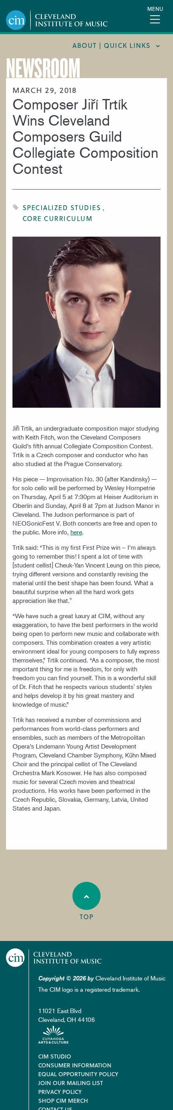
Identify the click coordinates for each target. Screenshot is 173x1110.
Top (87, 916)
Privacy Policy (60, 1091)
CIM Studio (54, 1056)
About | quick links (111, 45)
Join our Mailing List (70, 1083)
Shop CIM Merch (63, 1100)
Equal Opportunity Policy (78, 1074)
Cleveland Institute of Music (54, 957)
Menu (155, 8)
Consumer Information (74, 1065)
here (76, 532)
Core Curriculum (58, 218)
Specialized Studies (62, 207)
